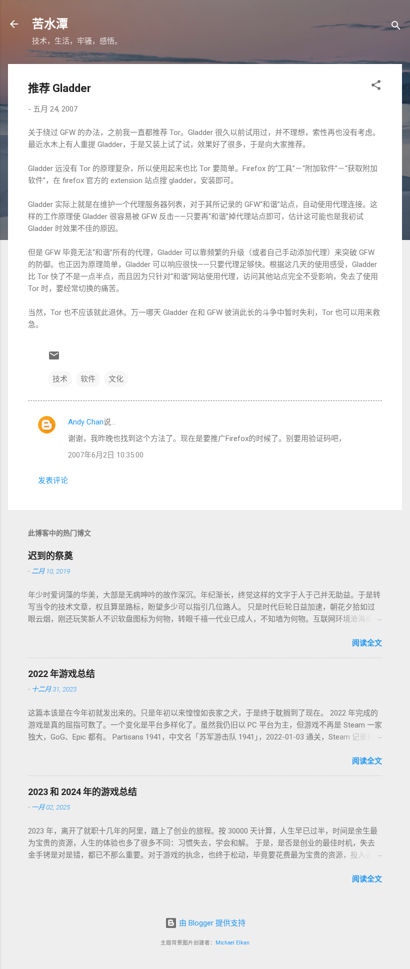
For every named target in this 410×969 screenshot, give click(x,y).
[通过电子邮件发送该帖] (54, 359)
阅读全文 (367, 643)
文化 (116, 379)
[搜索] (396, 27)
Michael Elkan (233, 943)
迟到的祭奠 (50, 555)
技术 (60, 379)
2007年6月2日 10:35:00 (106, 455)
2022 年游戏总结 (61, 673)
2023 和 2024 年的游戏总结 (82, 791)
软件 (88, 379)
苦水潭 (50, 24)
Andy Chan (86, 422)
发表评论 (53, 480)
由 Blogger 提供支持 (211, 923)
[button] (376, 86)
